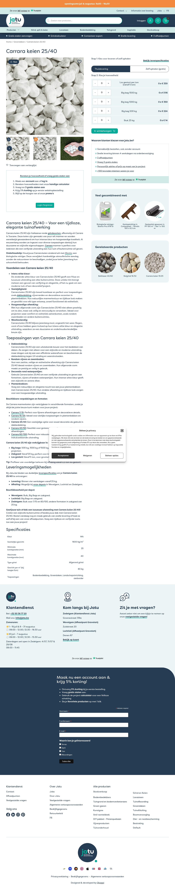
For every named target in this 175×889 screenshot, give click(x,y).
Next (80, 148)
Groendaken (19, 42)
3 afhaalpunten (161, 35)
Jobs (159, 10)
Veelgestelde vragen (16, 800)
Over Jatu (55, 796)
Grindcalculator (58, 35)
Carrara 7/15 (17, 412)
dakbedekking (24, 295)
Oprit (63, 748)
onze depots (39, 484)
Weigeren (87, 455)
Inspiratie (131, 30)
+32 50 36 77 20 (19, 613)
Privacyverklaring (59, 876)
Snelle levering (128, 35)
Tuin (63, 751)
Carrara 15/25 (18, 415)
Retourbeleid (56, 813)
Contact (120, 10)
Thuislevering (101, 68)
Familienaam (65, 721)
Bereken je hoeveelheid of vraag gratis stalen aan (45, 175)
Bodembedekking (87, 30)
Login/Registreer (45, 205)
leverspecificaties (47, 473)
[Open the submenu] (18, 30)
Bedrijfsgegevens (58, 809)
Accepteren (63, 455)
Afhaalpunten (13, 796)
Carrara (49, 245)
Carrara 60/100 (19, 434)
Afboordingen (66, 755)
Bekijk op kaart (71, 639)
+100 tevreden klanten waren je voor (115, 171)
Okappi (100, 882)
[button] (122, 430)
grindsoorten (54, 233)
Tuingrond (111, 30)
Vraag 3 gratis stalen (107, 162)
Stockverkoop (153, 30)
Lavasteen (63, 30)
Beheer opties (111, 455)
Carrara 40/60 (18, 428)
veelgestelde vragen (136, 616)
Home (9, 42)
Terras (64, 744)
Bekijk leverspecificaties (156, 60)
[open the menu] (126, 11)
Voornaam (64, 711)
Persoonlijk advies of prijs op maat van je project (121, 166)
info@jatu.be (22, 617)
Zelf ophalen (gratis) (156, 68)
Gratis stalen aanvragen (20, 35)
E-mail (62, 731)
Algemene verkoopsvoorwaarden (66, 804)
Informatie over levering (142, 10)
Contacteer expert (93, 35)
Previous (9, 148)
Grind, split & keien (39, 30)
